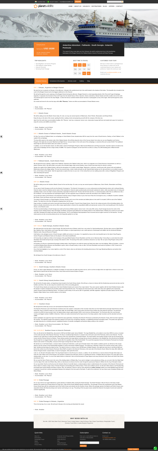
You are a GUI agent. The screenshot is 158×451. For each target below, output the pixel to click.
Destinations (96, 6)
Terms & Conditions (62, 444)
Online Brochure (61, 439)
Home (70, 6)
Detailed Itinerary (41, 81)
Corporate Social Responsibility (65, 436)
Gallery (81, 81)
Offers (111, 6)
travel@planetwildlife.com (66, 1)
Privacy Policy (38, 444)
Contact (119, 6)
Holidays (86, 6)
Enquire (77, 1)
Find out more (67, 449)
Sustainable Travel (39, 439)
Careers (37, 443)
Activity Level (72, 81)
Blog (105, 6)
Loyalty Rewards (61, 443)
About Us (77, 6)
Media (36, 441)
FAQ (58, 441)
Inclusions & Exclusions (57, 81)
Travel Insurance (61, 437)
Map (88, 81)
